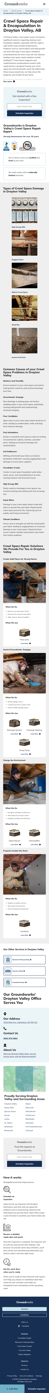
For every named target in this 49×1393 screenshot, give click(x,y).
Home (5, 11)
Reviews (24, 1365)
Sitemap (39, 1376)
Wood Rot (15, 325)
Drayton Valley (10, 1104)
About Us (24, 1361)
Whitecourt (30, 1115)
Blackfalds (30, 1119)
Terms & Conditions (26, 1376)
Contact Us (24, 1369)
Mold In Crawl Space (20, 292)
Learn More (24, 643)
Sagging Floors (17, 260)
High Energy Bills (18, 227)
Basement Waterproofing (24, 1342)
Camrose (29, 1130)
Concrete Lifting (24, 1350)
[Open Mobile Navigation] (44, 4)
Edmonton (8, 1126)
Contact (24, 1309)
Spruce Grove (10, 1111)
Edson (28, 1104)
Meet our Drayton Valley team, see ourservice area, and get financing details (19, 1055)
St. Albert (8, 1123)
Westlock (29, 1123)
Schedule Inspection (37, 1389)
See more (8, 81)
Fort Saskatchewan (34, 1126)
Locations (24, 1315)
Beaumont (8, 1130)
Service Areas (17, 11)
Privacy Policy (12, 1376)
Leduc (6, 1119)
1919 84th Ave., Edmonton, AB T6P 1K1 (20, 1022)
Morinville (30, 1107)
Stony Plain (9, 1107)
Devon (7, 1115)
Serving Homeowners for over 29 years (21, 136)
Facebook (25, 1326)
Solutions (24, 1334)
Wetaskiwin (31, 1111)
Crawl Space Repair (24, 1346)
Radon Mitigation (24, 1354)
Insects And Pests (19, 357)
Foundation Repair (24, 1338)
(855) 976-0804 (10, 1038)
